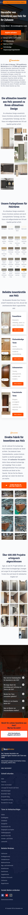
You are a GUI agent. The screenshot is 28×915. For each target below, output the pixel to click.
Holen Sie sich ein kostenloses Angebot (15, 2)
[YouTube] (6, 895)
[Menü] (1, 2)
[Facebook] (2, 895)
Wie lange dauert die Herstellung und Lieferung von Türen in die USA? (12, 687)
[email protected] (6, 765)
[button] (14, 678)
